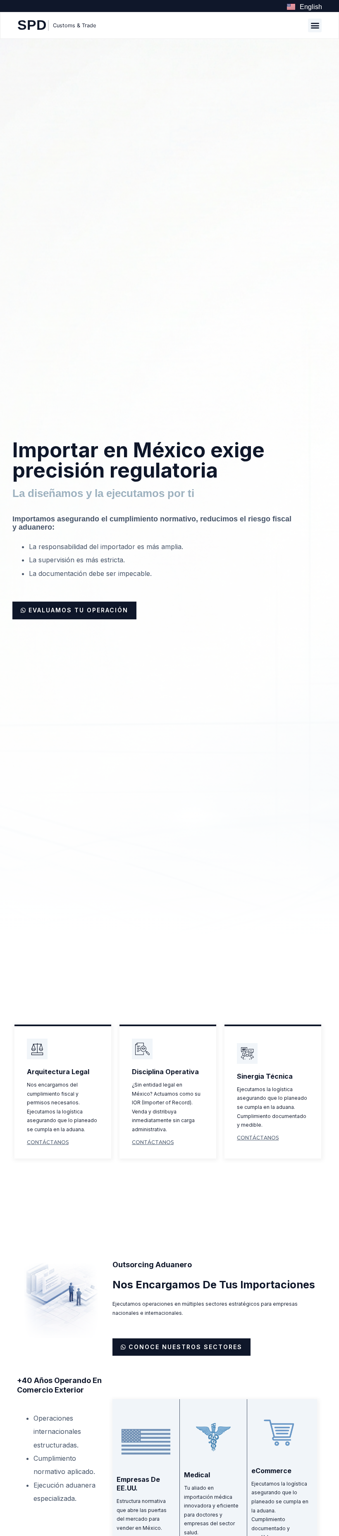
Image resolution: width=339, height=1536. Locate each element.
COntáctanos (48, 1142)
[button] (315, 25)
